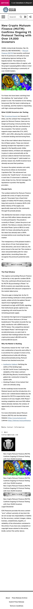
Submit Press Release (16, 602)
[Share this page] (30, 17)
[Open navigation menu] (3, 17)
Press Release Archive (19, 598)
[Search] (21, 17)
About (8, 598)
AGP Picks (5, 3)
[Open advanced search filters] (25, 17)
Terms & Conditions (16, 606)
